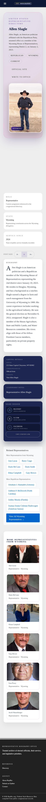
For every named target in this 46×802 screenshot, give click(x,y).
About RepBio (7, 780)
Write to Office (21, 77)
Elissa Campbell (14, 473)
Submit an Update (8, 783)
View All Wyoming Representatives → (17, 518)
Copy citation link (23, 434)
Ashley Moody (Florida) (18, 500)
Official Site (19, 69)
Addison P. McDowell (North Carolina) (20, 492)
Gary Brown (31, 473)
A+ (31, 254)
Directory (5, 768)
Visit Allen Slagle (12, 377)
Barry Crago (27, 461)
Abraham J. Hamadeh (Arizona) (21, 485)
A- (18, 254)
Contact (5, 786)
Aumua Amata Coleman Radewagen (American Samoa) (23, 507)
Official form (10, 371)
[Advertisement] (23, 165)
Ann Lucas (12, 461)
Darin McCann (14, 467)
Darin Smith (30, 467)
